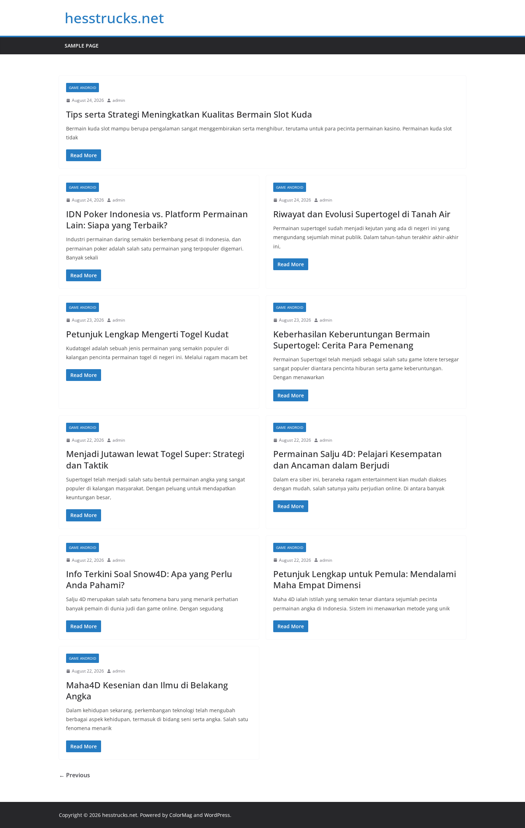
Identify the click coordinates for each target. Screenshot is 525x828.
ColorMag (180, 815)
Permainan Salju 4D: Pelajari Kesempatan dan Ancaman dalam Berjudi (357, 459)
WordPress (217, 815)
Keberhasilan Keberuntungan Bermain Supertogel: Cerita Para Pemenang (351, 339)
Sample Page (82, 45)
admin (118, 100)
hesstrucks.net (114, 18)
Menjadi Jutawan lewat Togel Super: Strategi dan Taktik (155, 459)
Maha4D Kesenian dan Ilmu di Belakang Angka (147, 690)
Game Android (82, 87)
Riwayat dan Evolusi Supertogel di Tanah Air (361, 214)
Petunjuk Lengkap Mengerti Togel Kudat (147, 334)
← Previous (74, 775)
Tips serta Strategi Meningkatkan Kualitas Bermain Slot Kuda (189, 114)
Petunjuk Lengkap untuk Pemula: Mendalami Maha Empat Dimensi (364, 579)
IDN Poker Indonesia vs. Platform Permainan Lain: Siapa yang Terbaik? (157, 219)
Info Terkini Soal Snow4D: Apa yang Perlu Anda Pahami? (149, 579)
